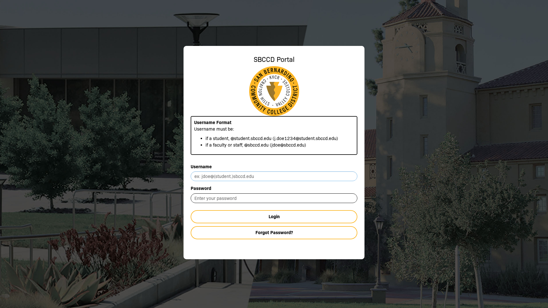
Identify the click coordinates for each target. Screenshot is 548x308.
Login (274, 216)
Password (201, 188)
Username (201, 166)
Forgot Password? (274, 232)
